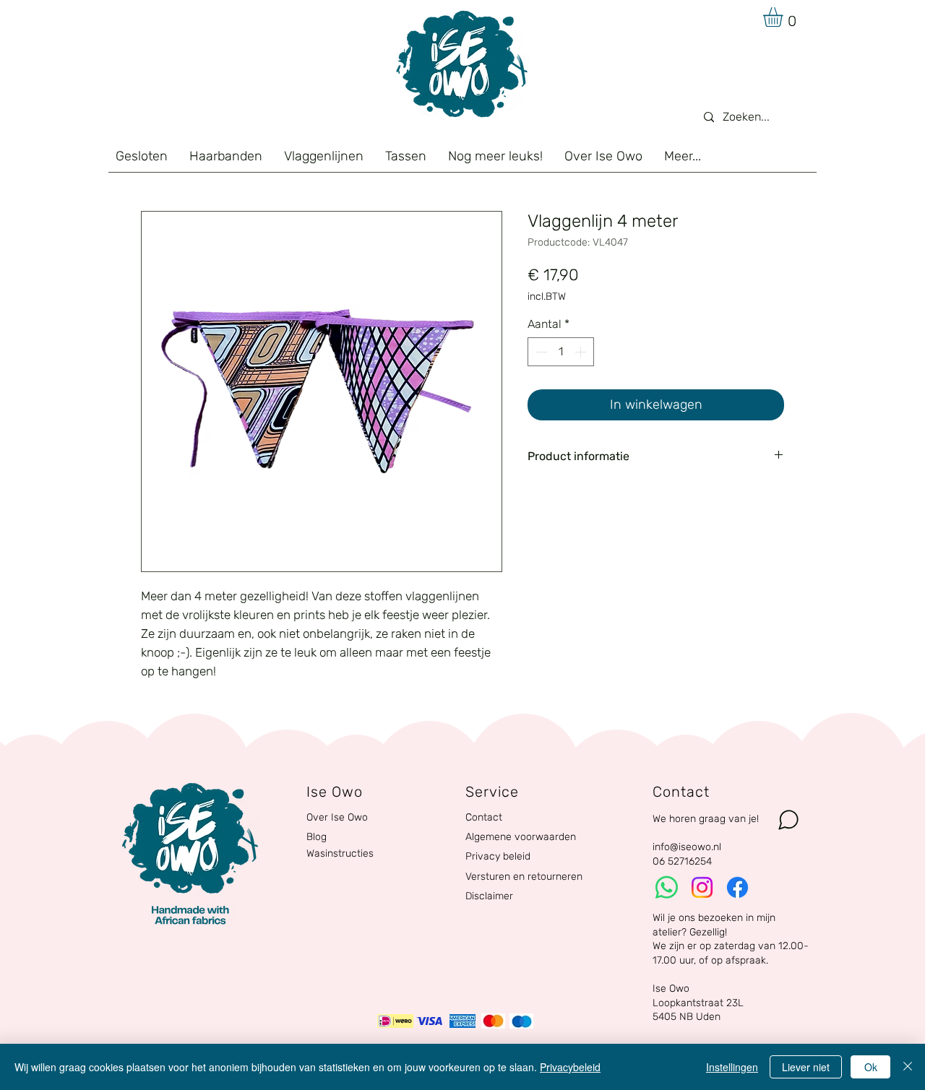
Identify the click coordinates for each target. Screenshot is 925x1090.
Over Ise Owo (337, 817)
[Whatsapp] (667, 887)
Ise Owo (671, 988)
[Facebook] (737, 887)
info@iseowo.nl (687, 847)
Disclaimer (489, 896)
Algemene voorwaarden (520, 837)
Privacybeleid (570, 1067)
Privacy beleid (497, 856)
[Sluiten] (907, 1066)
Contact (483, 817)
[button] (784, 17)
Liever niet (806, 1067)
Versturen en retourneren (523, 876)
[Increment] (582, 352)
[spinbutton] (561, 352)
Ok (870, 1067)
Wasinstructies (340, 853)
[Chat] (788, 819)
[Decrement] (540, 352)
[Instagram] (702, 887)
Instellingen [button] (732, 1067)
